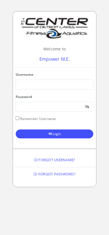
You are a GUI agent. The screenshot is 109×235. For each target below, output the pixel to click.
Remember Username (37, 118)
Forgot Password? (56, 174)
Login (56, 133)
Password (24, 96)
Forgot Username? (56, 160)
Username (24, 74)
